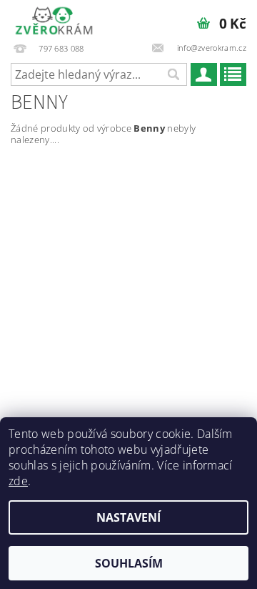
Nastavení (128, 517)
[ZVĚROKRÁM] (54, 18)
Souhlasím (129, 563)
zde (18, 481)
